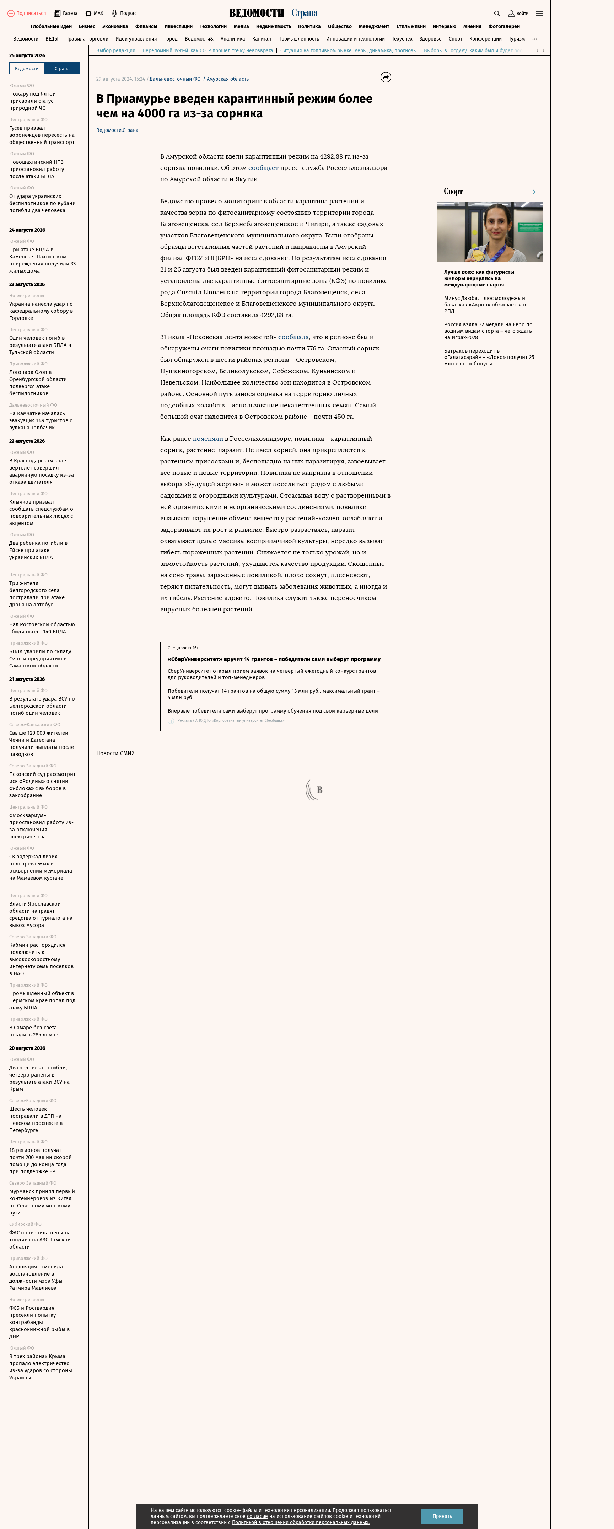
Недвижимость (273, 26)
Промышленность (298, 39)
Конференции (485, 39)
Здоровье (431, 39)
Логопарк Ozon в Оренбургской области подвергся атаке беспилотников (38, 383)
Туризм (517, 39)
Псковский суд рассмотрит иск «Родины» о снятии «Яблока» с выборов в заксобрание (42, 785)
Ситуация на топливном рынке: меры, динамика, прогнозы (348, 51)
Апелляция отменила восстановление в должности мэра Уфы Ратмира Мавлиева (36, 1277)
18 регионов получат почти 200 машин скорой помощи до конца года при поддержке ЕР (40, 1161)
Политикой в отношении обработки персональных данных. (301, 1522)
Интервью (444, 26)
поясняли (208, 438)
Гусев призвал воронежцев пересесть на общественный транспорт (42, 135)
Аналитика (233, 39)
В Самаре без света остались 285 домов (33, 1031)
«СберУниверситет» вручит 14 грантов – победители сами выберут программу (274, 659)
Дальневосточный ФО (175, 79)
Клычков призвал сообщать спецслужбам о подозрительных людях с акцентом (41, 512)
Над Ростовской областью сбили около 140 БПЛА (42, 628)
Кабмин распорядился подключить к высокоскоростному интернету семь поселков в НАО (41, 959)
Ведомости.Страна (117, 130)
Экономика (115, 26)
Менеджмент (374, 26)
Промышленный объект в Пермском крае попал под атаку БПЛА (42, 1000)
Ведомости (25, 39)
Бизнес (87, 26)
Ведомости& (199, 39)
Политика (309, 26)
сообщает (263, 168)
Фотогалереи (504, 26)
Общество (340, 26)
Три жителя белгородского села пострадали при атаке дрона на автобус (37, 594)
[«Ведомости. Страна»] (275, 13)
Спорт (455, 39)
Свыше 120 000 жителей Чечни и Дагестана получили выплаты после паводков (41, 743)
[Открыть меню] (539, 13)
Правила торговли (86, 39)
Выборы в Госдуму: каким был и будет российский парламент (496, 51)
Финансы (146, 26)
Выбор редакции (115, 51)
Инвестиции (179, 26)
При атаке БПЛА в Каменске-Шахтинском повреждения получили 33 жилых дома (42, 260)
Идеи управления (136, 39)
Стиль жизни (411, 26)
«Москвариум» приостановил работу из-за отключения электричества (41, 826)
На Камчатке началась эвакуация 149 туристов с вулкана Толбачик (40, 420)
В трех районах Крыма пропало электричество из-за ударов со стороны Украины (40, 1367)
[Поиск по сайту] (497, 13)
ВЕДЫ (51, 39)
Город (171, 39)
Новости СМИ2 (115, 753)
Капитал (261, 39)
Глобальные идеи (51, 26)
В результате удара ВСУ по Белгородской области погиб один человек (42, 706)
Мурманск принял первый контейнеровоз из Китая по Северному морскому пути (42, 1202)
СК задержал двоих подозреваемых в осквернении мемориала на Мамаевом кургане (40, 867)
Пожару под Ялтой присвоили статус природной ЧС (32, 101)
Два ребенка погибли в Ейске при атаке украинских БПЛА (38, 550)
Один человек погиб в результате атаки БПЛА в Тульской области (40, 345)
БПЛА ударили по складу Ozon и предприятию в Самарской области (40, 658)
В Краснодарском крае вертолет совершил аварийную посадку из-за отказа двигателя (41, 471)
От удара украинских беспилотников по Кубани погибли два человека (42, 203)
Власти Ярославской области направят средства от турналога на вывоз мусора (40, 914)
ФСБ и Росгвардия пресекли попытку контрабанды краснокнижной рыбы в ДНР (39, 1322)
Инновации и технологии (355, 39)
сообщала (293, 337)
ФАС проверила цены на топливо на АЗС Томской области (40, 1239)
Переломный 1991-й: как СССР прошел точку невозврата (207, 51)
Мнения (472, 26)
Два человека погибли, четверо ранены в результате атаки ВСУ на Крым (39, 1078)
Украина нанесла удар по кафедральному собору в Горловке (41, 311)
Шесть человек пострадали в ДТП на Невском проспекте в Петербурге (36, 1119)
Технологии (213, 26)
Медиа (241, 26)
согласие (257, 1516)
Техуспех (402, 39)
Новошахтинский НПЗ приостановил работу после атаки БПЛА (36, 169)
